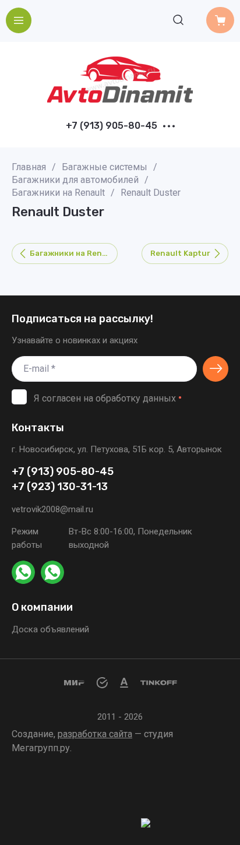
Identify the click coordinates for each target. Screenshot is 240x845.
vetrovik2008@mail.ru (52, 509)
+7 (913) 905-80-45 (111, 126)
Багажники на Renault (58, 192)
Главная (29, 166)
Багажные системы (104, 166)
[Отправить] (215, 369)
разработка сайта (95, 734)
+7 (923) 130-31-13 (60, 487)
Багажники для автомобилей (75, 179)
